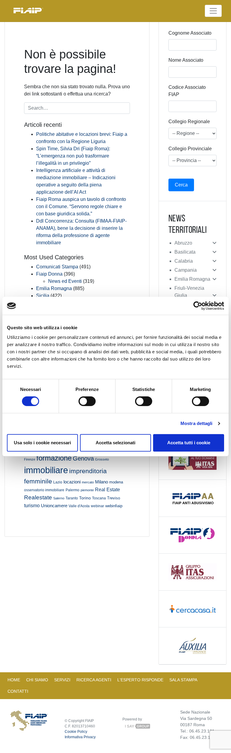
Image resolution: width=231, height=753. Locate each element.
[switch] (87, 401)
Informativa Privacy (80, 737)
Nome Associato (185, 60)
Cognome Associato (189, 33)
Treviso (113, 498)
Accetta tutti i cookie (188, 442)
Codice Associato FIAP (187, 91)
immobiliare (46, 470)
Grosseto (102, 459)
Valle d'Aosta (79, 506)
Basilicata (185, 252)
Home (14, 679)
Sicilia (42, 295)
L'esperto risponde (140, 679)
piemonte (87, 490)
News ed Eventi (65, 281)
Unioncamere (54, 505)
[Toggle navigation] (213, 11)
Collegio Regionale (189, 121)
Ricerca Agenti (93, 679)
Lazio (57, 482)
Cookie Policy (76, 732)
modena (116, 482)
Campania (185, 270)
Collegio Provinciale (190, 148)
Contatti (18, 691)
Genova (83, 458)
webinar (97, 506)
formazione (54, 458)
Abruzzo (183, 242)
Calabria (183, 261)
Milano (101, 482)
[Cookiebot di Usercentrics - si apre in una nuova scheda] (197, 305)
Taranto (72, 498)
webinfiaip (113, 506)
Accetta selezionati (115, 442)
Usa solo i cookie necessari (42, 442)
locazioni (72, 481)
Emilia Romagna (54, 288)
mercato (88, 482)
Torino (85, 497)
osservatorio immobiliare (44, 490)
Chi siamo (37, 679)
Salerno (58, 498)
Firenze (29, 459)
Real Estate (107, 489)
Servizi (62, 679)
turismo (32, 505)
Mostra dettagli (196, 423)
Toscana (99, 498)
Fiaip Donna (49, 274)
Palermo (72, 490)
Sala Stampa (183, 679)
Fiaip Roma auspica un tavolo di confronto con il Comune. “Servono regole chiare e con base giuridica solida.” (81, 206)
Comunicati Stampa (57, 266)
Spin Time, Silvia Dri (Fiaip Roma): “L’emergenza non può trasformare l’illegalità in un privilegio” (73, 156)
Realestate (38, 497)
